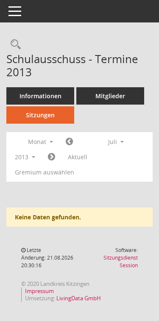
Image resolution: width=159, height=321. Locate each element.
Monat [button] (38, 142)
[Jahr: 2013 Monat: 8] (51, 157)
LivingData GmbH (78, 298)
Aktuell (77, 157)
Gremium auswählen (44, 172)
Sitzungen (40, 115)
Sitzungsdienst (120, 261)
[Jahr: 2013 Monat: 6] (69, 141)
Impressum (39, 291)
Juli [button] (113, 142)
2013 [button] (22, 157)
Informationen (40, 96)
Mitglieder (110, 96)
